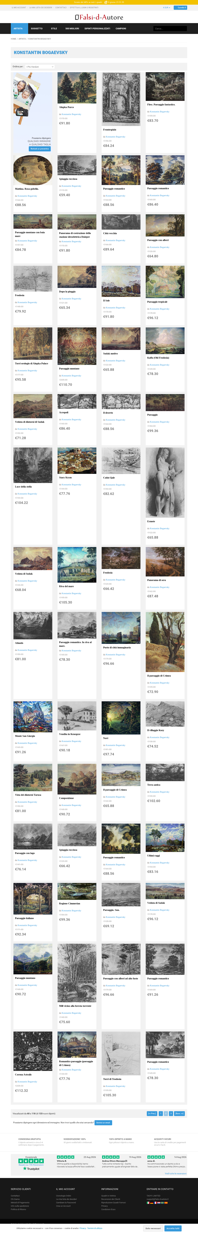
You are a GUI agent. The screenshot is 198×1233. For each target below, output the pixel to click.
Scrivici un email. (103, 1123)
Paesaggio (152, 414)
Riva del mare (66, 586)
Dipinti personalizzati (97, 28)
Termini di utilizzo (94, 1228)
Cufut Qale (109, 477)
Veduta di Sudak (24, 573)
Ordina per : (18, 66)
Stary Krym (65, 477)
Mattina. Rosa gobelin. (27, 188)
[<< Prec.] (152, 1113)
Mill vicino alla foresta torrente (75, 1006)
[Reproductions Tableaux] (155, 1202)
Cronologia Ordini (63, 1196)
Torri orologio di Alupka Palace (31, 363)
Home (13, 39)
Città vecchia (110, 233)
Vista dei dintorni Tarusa (28, 795)
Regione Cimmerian (69, 903)
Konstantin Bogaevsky (71, 114)
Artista (18, 28)
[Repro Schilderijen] (158, 1202)
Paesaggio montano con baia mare (30, 234)
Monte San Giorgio (25, 736)
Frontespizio (109, 129)
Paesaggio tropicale (157, 301)
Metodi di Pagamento (20, 1202)
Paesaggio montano (69, 368)
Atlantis (19, 643)
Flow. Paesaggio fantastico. (161, 104)
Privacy (104, 1206)
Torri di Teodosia (112, 1079)
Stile (54, 28)
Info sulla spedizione (20, 1206)
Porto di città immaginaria (117, 647)
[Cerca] (184, 28)
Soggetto (37, 28)
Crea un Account (63, 1206)
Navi (105, 738)
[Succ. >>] (179, 1113)
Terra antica (153, 784)
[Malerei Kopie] (151, 1202)
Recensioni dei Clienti (110, 1199)
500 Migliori (72, 28)
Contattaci (61, 8)
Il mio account (19, 8)
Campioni (121, 28)
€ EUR (166, 8)
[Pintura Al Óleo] (166, 1202)
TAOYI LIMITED (153, 1196)
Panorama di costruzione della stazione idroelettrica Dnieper (75, 235)
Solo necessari (153, 1228)
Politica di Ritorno (18, 1209)
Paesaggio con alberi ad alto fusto (120, 978)
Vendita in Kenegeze (69, 734)
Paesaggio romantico (114, 188)
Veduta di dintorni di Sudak (29, 422)
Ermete (151, 521)
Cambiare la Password (66, 1202)
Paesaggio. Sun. (111, 910)
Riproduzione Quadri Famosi (113, 1202)
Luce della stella (23, 486)
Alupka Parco (66, 107)
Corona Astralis (23, 1074)
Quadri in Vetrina (108, 1196)
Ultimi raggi (153, 855)
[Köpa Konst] (162, 1202)
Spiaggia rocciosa (68, 179)
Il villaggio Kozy (155, 730)
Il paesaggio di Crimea (159, 675)
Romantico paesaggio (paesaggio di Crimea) (76, 1063)
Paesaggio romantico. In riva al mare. (75, 644)
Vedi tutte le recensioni (175, 1173)
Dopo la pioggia (67, 291)
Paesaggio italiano (24, 918)
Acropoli (63, 412)
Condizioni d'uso (108, 1209)
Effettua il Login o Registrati (84, 8)
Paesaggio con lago (25, 853)
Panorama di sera (156, 580)
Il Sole (106, 300)
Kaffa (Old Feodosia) (158, 357)
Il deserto (108, 412)
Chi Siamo (15, 1199)
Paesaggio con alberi (158, 240)
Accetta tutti (173, 1228)
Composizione (66, 798)
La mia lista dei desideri (40, 8)
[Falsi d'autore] (148, 1202)
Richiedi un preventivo (40, 149)
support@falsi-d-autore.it (157, 1199)
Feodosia (19, 295)
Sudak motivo (110, 353)
